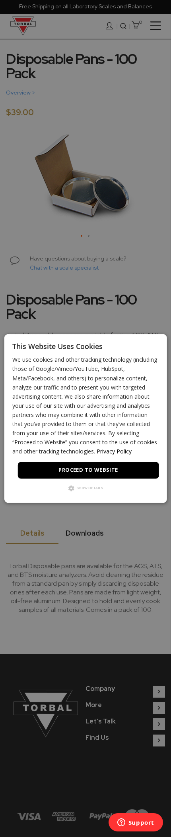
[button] (85, 489)
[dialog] (85, 418)
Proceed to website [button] (88, 470)
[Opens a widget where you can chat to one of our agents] (135, 823)
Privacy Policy (114, 451)
